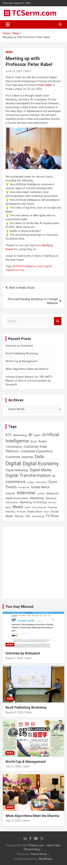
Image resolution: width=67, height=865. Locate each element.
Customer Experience (37, 451)
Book (34, 441)
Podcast (21, 511)
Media (17, 507)
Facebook (23, 487)
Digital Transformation (28, 475)
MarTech (52, 502)
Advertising (20, 435)
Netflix (28, 507)
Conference (14, 446)
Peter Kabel (45, 85)
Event (53, 482)
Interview (26, 492)
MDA (8, 507)
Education (41, 482)
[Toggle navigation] (8, 24)
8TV (9, 435)
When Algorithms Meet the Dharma (27, 369)
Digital (47, 266)
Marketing (37, 498)
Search (57, 321)
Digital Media (40, 470)
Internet (10, 493)
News (9, 52)
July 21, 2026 (13, 766)
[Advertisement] (33, 562)
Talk (27, 516)
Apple (37, 435)
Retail (46, 512)
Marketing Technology (33, 502)
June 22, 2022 (14, 71)
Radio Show (34, 511)
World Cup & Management (22, 361)
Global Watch (40, 487)
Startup (19, 516)
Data (40, 266)
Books (43, 441)
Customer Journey (19, 457)
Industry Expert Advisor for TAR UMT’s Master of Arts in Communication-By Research (29, 380)
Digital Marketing (17, 470)
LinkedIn (41, 493)
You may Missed (19, 606)
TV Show (52, 516)
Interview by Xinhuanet (19, 345)
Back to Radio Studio (22, 287)
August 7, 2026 (14, 658)
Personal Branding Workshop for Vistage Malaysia (33, 301)
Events (11, 487)
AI (30, 434)
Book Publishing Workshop (22, 353)
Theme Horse (38, 854)
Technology (38, 516)
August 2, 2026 (14, 712)
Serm (27, 71)
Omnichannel (39, 507)
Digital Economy (15, 269)
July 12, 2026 (13, 820)
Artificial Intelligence (24, 266)
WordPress (45, 859)
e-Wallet (30, 482)
